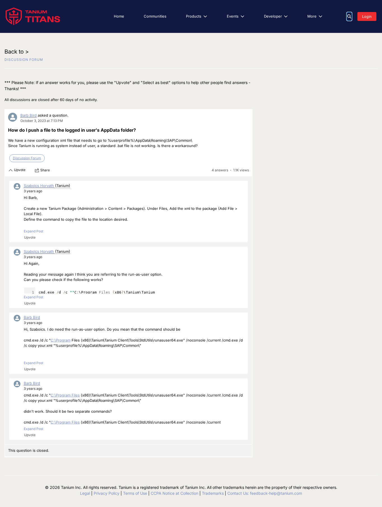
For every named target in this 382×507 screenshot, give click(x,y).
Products (193, 16)
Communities (155, 16)
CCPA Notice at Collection (174, 493)
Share (45, 170)
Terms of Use (135, 493)
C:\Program (60, 340)
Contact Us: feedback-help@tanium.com (264, 493)
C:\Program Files (65, 395)
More (312, 16)
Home (119, 16)
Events (233, 16)
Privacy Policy (106, 493)
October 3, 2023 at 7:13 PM (41, 121)
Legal (85, 493)
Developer (273, 16)
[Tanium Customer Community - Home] (33, 16)
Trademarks (213, 493)
